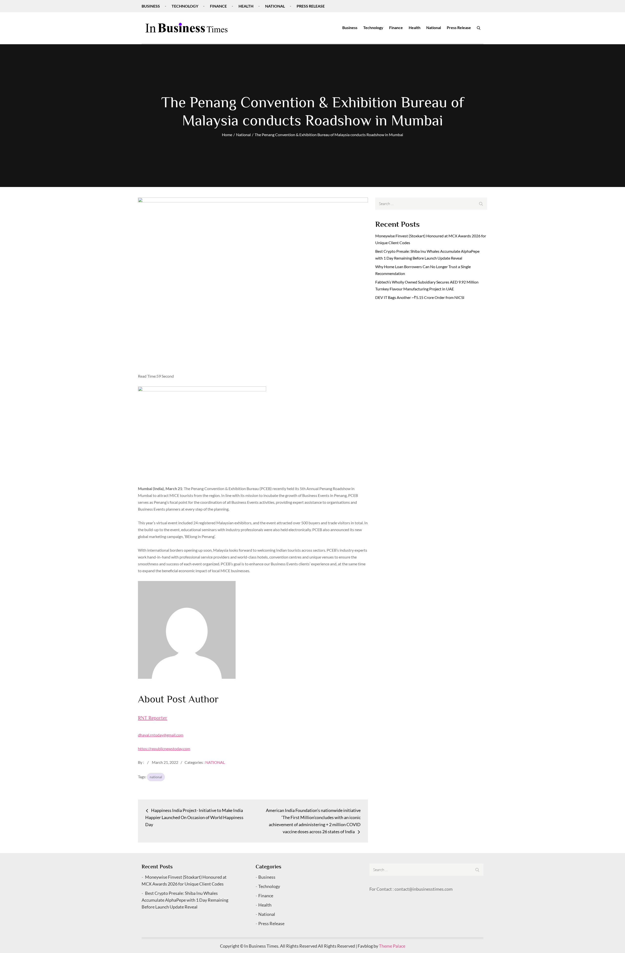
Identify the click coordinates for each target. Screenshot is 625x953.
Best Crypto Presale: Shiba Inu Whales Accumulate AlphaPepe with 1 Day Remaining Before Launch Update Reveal (185, 899)
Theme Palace (392, 946)
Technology (185, 6)
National (275, 6)
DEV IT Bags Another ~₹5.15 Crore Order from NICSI (419, 297)
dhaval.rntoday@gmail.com (160, 735)
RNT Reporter (152, 718)
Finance (218, 6)
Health (246, 6)
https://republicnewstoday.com (164, 748)
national (156, 777)
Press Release (311, 6)
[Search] (478, 27)
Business (151, 6)
